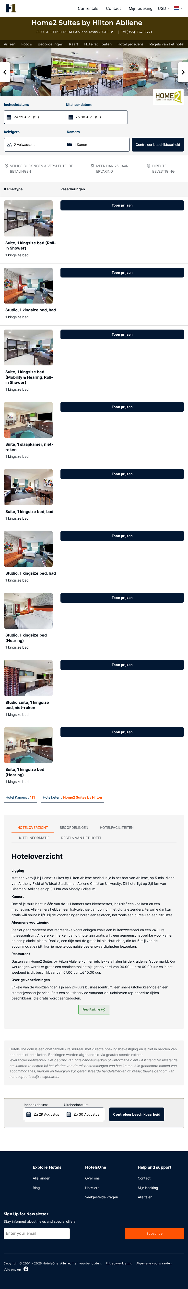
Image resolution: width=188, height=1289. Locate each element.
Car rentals (88, 8)
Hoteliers (92, 1188)
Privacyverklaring (119, 1263)
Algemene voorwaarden (154, 1263)
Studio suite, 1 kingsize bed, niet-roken (27, 705)
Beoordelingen (50, 44)
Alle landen (41, 1178)
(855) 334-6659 (139, 32)
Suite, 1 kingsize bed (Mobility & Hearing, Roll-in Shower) (29, 377)
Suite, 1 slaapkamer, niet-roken (29, 447)
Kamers (73, 132)
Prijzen (9, 44)
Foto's (26, 44)
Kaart (73, 44)
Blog (36, 1188)
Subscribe (154, 1233)
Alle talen (145, 1197)
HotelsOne (50, 1263)
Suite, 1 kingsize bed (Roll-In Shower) (30, 245)
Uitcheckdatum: (79, 104)
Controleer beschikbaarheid (158, 144)
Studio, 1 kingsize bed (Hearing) (26, 638)
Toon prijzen (122, 205)
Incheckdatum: (16, 104)
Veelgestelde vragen (101, 1197)
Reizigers (12, 132)
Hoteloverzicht (32, 827)
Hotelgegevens (130, 44)
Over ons (92, 1178)
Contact (113, 8)
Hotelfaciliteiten (98, 44)
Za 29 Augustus (26, 117)
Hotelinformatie (33, 838)
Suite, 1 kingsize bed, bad (29, 511)
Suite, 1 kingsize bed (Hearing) (24, 772)
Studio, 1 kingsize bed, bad (30, 309)
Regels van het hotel (166, 44)
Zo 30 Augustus (88, 117)
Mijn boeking (141, 8)
